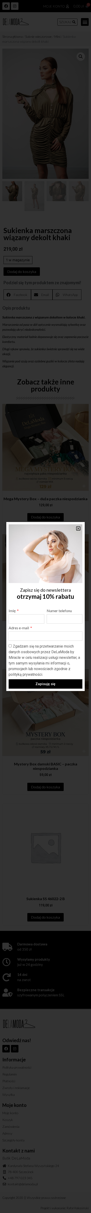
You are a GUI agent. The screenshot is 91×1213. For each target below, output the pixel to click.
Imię (12, 611)
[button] (78, 528)
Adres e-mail (19, 628)
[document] (45, 606)
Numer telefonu (59, 611)
